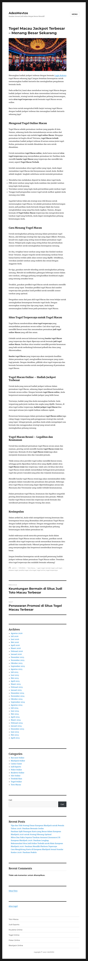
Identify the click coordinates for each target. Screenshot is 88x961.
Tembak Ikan (16, 779)
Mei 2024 (15, 714)
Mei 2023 (15, 735)
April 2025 (15, 681)
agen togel (41, 568)
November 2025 (17, 660)
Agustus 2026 (17, 633)
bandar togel (50, 568)
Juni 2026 (15, 639)
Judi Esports (16, 767)
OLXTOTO (50, 952)
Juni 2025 (15, 675)
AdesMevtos (18, 13)
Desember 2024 (17, 693)
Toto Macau (31, 568)
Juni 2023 (15, 732)
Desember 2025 (17, 657)
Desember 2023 (17, 729)
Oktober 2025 (17, 663)
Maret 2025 (16, 684)
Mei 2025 (15, 678)
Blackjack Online (18, 761)
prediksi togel (24, 570)
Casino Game (16, 764)
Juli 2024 (14, 708)
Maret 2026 (16, 648)
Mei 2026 (15, 642)
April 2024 (15, 717)
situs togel (32, 570)
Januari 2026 (16, 654)
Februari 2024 (17, 723)
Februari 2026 (17, 651)
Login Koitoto (60, 75)
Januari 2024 (16, 726)
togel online (41, 570)
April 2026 (15, 645)
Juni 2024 (15, 711)
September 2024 (18, 702)
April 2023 (15, 738)
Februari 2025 (17, 687)
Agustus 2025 (16, 669)
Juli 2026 (14, 636)
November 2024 (17, 696)
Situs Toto (13, 891)
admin (14, 568)
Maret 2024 (16, 720)
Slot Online (15, 776)
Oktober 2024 (17, 699)
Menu (75, 14)
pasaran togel (13, 570)
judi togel (58, 568)
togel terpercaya (52, 570)
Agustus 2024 (16, 705)
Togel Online (16, 782)
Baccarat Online (17, 758)
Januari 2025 (16, 690)
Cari (10, 800)
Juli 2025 (14, 672)
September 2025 (18, 666)
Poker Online (16, 770)
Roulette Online (17, 773)
